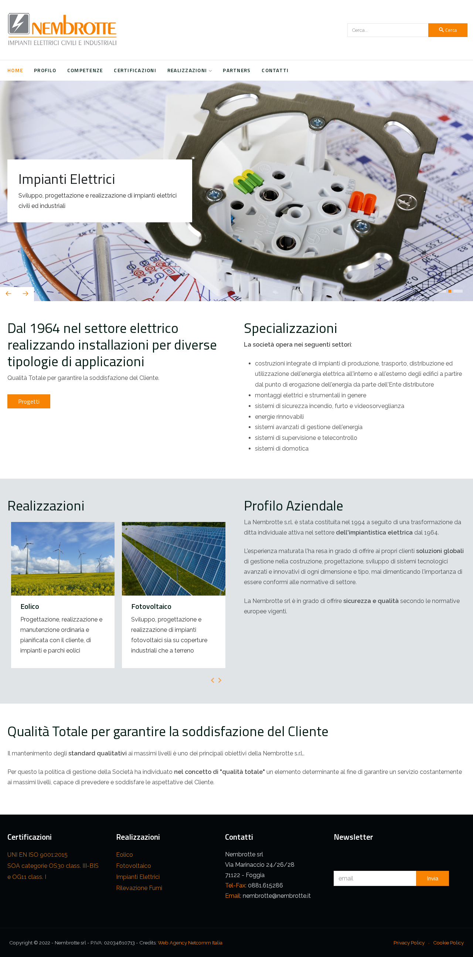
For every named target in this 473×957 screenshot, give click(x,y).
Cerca (451, 30)
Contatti (275, 70)
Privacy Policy (409, 944)
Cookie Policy (448, 944)
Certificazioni (135, 70)
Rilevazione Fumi (139, 889)
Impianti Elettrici (138, 878)
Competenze (85, 70)
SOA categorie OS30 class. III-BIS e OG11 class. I (53, 873)
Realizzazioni (187, 70)
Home (15, 70)
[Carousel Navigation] (236, 296)
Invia (432, 879)
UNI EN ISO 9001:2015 (37, 856)
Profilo (45, 70)
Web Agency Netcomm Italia (190, 944)
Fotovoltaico (133, 867)
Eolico (124, 856)
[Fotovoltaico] (173, 596)
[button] (441, 292)
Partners (237, 70)
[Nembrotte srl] (62, 30)
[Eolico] (63, 596)
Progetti (29, 402)
